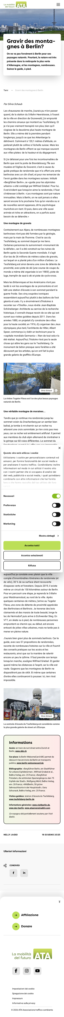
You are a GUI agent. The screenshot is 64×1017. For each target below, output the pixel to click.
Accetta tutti (32, 545)
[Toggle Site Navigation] (58, 4)
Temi (6, 90)
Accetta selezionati (32, 555)
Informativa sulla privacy (23, 1003)
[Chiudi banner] (59, 448)
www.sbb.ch (21, 751)
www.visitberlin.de (41, 805)
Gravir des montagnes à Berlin (29, 90)
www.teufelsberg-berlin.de (21, 799)
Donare (26, 926)
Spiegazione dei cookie (22, 993)
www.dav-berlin (16, 808)
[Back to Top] (59, 902)
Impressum (17, 998)
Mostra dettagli (47, 535)
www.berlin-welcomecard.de (30, 763)
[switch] (56, 505)
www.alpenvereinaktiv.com (37, 808)
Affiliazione (29, 915)
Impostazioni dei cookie (23, 988)
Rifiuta (32, 565)
